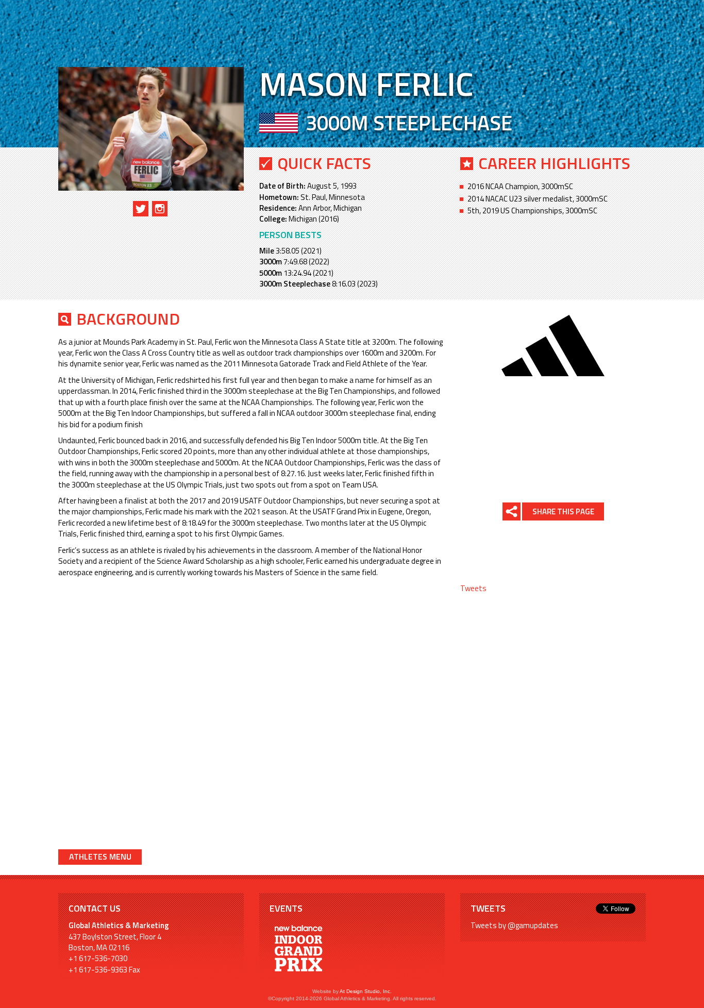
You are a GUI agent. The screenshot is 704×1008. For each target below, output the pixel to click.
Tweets (473, 588)
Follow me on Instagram (159, 208)
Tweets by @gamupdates (514, 925)
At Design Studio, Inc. (366, 991)
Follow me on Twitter (140, 208)
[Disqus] (251, 712)
